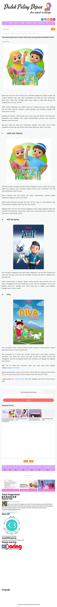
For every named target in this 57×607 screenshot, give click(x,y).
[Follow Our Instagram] (45, 19)
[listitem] (10, 486)
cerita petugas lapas (47, 467)
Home (10, 23)
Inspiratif (16, 467)
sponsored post (32, 467)
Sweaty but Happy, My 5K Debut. (47, 419)
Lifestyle (5, 467)
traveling (39, 467)
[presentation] (53, 485)
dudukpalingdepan (14, 502)
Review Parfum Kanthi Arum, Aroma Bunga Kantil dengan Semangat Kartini (8, 420)
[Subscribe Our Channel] (51, 19)
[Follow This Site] (48, 19)
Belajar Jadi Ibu (23, 467)
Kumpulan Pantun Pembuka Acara (21, 419)
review (10, 467)
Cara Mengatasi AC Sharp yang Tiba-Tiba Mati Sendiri (35, 419)
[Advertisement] (28, 559)
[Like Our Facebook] (42, 19)
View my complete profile (9, 512)
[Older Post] (31, 461)
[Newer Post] (25, 461)
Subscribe (28, 400)
